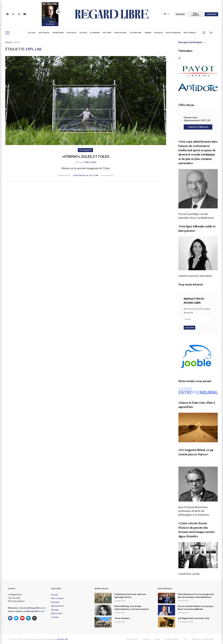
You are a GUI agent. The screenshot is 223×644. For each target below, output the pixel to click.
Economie (95, 32)
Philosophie (120, 32)
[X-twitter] (13, 14)
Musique (158, 32)
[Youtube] (25, 14)
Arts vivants (190, 32)
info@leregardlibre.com (34, 611)
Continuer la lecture (86, 175)
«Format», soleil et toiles (85, 156)
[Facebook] (7, 14)
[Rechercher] (204, 33)
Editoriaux (44, 32)
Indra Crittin (90, 162)
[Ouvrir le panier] (211, 33)
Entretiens (58, 32)
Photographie (173, 32)
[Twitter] (16, 618)
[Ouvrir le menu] (7, 32)
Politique (71, 32)
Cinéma (148, 32)
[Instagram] (19, 14)
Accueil (31, 32)
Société (83, 32)
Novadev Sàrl (62, 639)
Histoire (107, 32)
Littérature (136, 32)
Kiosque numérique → (191, 42)
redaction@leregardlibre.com (32, 607)
